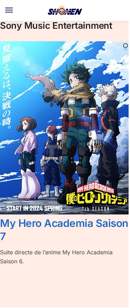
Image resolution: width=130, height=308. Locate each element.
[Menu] (15, 10)
